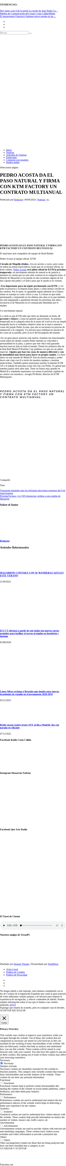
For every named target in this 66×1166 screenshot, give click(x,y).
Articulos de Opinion (16, 155)
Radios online (12, 162)
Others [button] (3, 1137)
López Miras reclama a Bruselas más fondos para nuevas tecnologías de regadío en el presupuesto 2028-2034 (29, 693)
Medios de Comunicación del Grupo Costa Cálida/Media (27, 13)
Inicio (9, 150)
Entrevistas (11, 157)
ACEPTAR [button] (5, 1010)
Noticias (10, 152)
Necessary (9, 1063)
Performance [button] (6, 1094)
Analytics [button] (4, 1108)
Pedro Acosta (19, 269)
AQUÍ (12, 1005)
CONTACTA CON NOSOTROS (33, 413)
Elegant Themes (21, 964)
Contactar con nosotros (17, 160)
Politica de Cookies (15, 972)
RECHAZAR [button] (19, 1010)
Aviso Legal (12, 969)
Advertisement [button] (7, 1122)
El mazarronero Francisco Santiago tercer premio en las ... (28, 16)
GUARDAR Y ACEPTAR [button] (13, 1148)
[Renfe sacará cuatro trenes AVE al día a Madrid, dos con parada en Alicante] (7, 719)
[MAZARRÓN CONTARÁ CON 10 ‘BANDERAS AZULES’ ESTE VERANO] (7, 566)
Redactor (18, 199)
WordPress (53, 964)
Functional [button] (5, 1080)
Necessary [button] (5, 1060)
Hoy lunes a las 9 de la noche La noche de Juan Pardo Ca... (29, 10)
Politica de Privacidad (16, 975)
